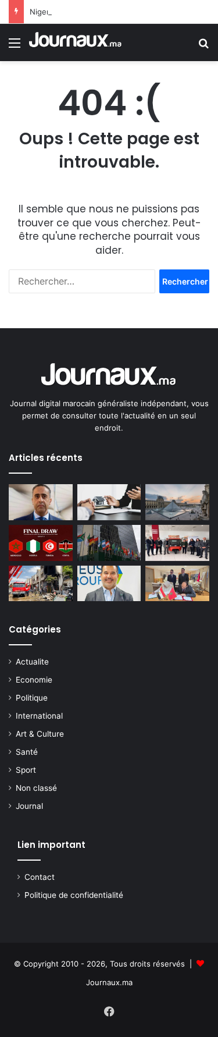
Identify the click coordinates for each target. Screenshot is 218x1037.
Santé (27, 752)
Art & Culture (40, 733)
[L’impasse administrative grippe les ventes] (109, 502)
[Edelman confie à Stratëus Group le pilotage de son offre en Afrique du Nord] (109, 584)
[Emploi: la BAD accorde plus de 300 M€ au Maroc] (109, 543)
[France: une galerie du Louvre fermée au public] (177, 502)
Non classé (36, 788)
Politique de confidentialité (73, 895)
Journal (29, 806)
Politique (32, 697)
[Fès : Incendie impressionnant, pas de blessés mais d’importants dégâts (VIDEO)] (41, 584)
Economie (34, 679)
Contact (39, 877)
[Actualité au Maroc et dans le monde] (75, 42)
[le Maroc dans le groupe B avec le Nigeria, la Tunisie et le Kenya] (41, 543)
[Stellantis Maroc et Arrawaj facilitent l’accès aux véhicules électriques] (177, 543)
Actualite (32, 661)
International (39, 715)
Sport (26, 770)
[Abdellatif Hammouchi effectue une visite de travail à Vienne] (41, 502)
